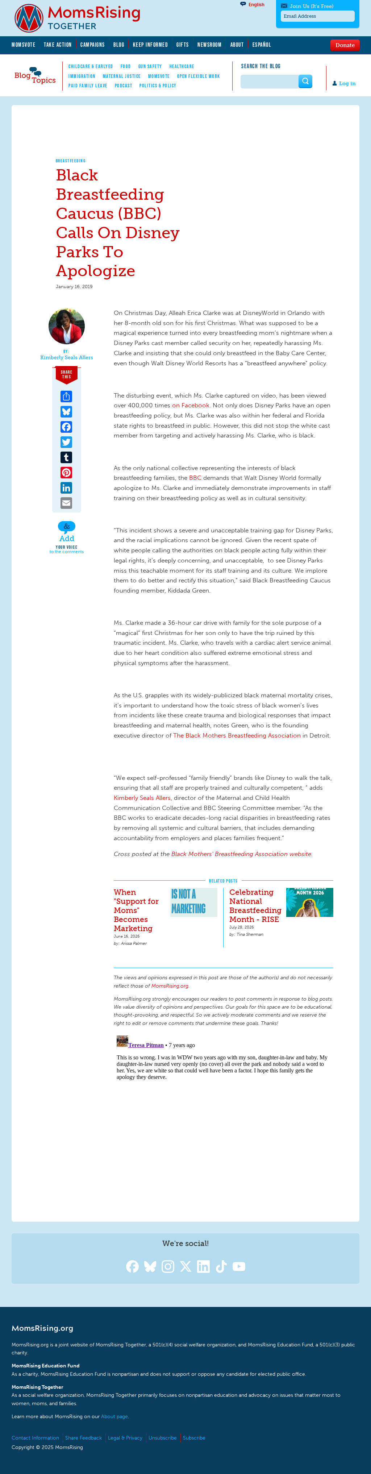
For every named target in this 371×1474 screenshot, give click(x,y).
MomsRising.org (82, 18)
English (256, 4)
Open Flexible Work (198, 76)
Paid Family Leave (88, 85)
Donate (345, 45)
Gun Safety (150, 66)
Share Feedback (83, 1438)
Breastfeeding (71, 160)
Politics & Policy (158, 85)
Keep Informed (150, 44)
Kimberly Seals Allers (66, 357)
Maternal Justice (122, 76)
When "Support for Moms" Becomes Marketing (136, 910)
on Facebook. (191, 405)
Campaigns (92, 44)
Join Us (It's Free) (311, 6)
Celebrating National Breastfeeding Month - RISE (255, 906)
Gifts (182, 44)
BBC (196, 477)
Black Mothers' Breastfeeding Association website (241, 854)
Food (126, 66)
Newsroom (209, 44)
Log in (347, 83)
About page (114, 1416)
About (237, 44)
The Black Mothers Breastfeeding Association (237, 735)
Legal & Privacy (125, 1438)
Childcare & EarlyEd (90, 66)
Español (262, 44)
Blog (118, 44)
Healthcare (182, 66)
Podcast (124, 85)
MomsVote (24, 44)
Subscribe (194, 1438)
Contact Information (35, 1438)
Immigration (82, 76)
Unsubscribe (163, 1438)
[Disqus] (223, 1123)
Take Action (58, 44)
